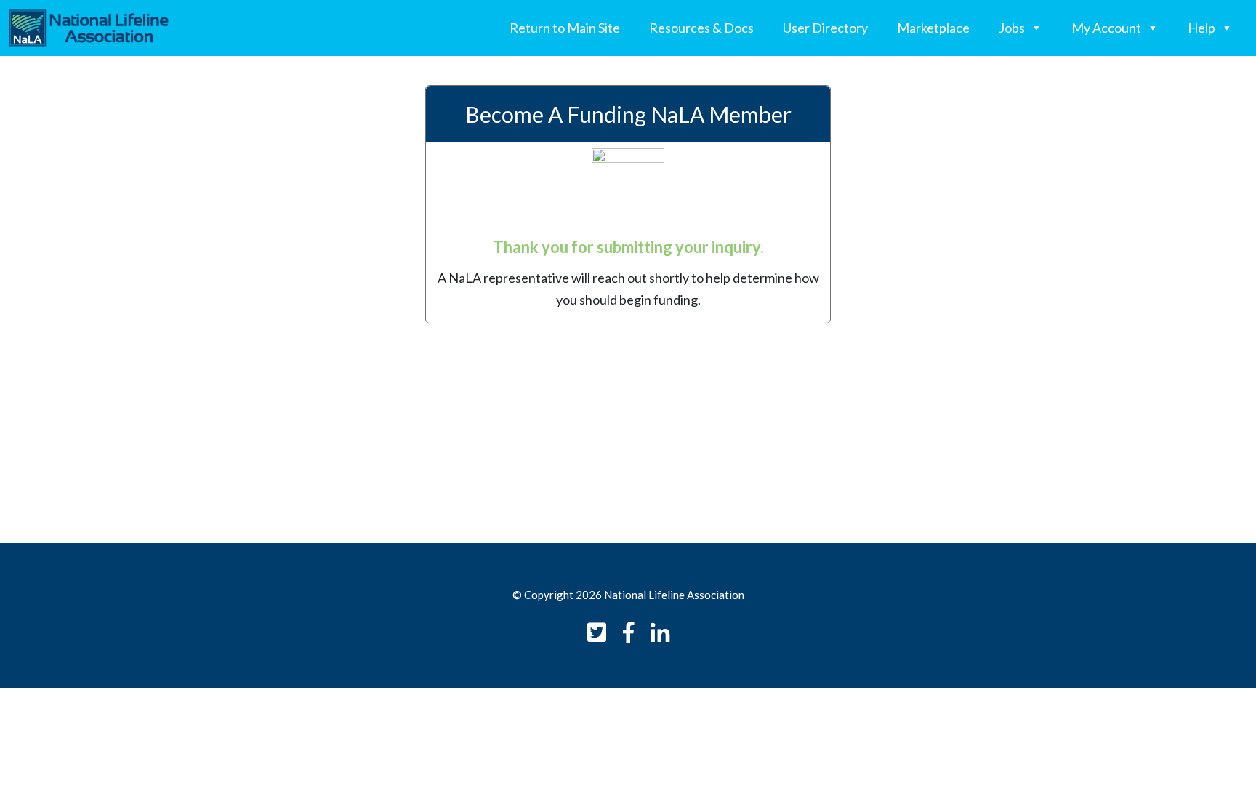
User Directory (825, 28)
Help (1201, 28)
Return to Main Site (565, 28)
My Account (1106, 28)
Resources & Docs (701, 28)
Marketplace (933, 28)
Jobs (1012, 28)
